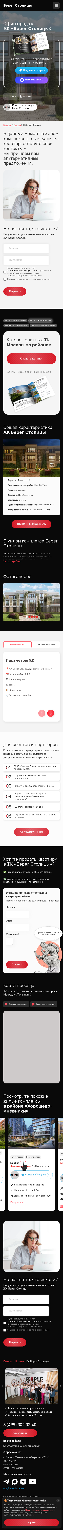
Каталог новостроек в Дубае (15, 321)
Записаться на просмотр (45, 1004)
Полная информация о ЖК (31, 524)
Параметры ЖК (17, 644)
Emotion (14, 1163)
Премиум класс (33, 1157)
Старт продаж (17, 1157)
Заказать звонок (20, 1433)
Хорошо (32, 1523)
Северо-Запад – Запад (39, 510)
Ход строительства (45, 644)
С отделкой (12, 934)
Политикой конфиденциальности (39, 1510)
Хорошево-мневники (43, 505)
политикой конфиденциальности (22, 271)
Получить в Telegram (34, 70)
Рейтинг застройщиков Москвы (43, 325)
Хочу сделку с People (31, 832)
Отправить (15, 291)
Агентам (27, 96)
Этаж (9, 921)
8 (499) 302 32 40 (19, 1425)
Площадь (11, 907)
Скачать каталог (31, 358)
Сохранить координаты (18, 1004)
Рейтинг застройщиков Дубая (16, 325)
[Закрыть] (58, 1500)
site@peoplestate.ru (14, 1488)
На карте (12, 96)
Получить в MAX (34, 80)
